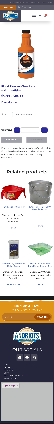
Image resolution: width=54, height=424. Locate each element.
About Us (7, 367)
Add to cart (11, 139)
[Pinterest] (27, 357)
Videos (50, 2)
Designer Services (17, 2)
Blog (44, 2)
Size (3, 114)
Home (6, 365)
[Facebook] (20, 357)
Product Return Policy (13, 376)
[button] (34, 15)
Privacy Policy (10, 378)
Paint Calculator (33, 2)
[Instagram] (34, 357)
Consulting (8, 370)
